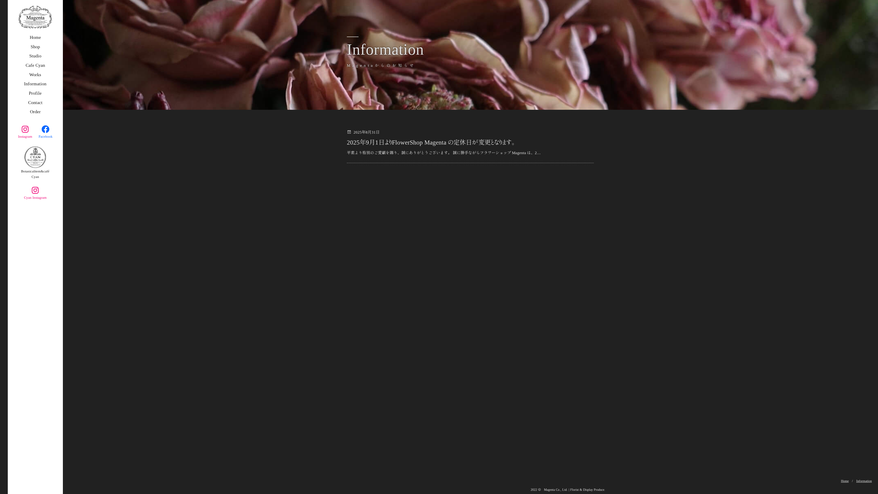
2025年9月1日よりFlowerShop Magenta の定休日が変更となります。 (431, 142)
